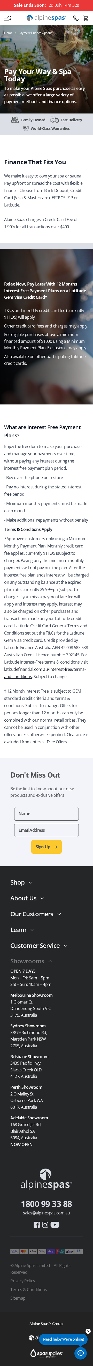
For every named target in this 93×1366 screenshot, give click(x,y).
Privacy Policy (22, 1281)
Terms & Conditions (28, 1289)
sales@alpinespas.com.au (46, 1213)
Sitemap (18, 1298)
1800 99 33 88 (46, 1203)
